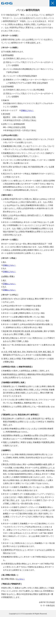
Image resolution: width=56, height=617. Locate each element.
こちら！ (21, 579)
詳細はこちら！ (27, 110)
